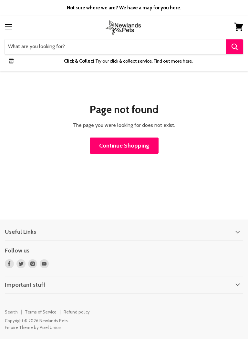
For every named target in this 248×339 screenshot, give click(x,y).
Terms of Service (41, 311)
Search (11, 311)
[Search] (234, 46)
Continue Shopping (124, 145)
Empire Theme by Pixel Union (33, 327)
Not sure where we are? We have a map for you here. (124, 8)
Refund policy (77, 311)
